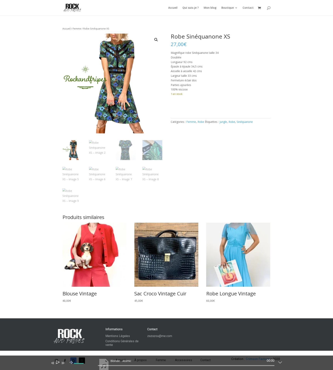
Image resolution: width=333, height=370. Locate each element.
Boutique (227, 7)
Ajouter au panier (191, 105)
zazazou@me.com (159, 336)
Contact (248, 7)
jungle (223, 122)
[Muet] (71, 362)
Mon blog (210, 7)
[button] (156, 39)
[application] (163, 363)
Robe (201, 122)
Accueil (172, 7)
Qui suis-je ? (190, 7)
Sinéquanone (245, 122)
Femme (77, 28)
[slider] (79, 366)
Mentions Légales (117, 336)
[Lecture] (57, 363)
